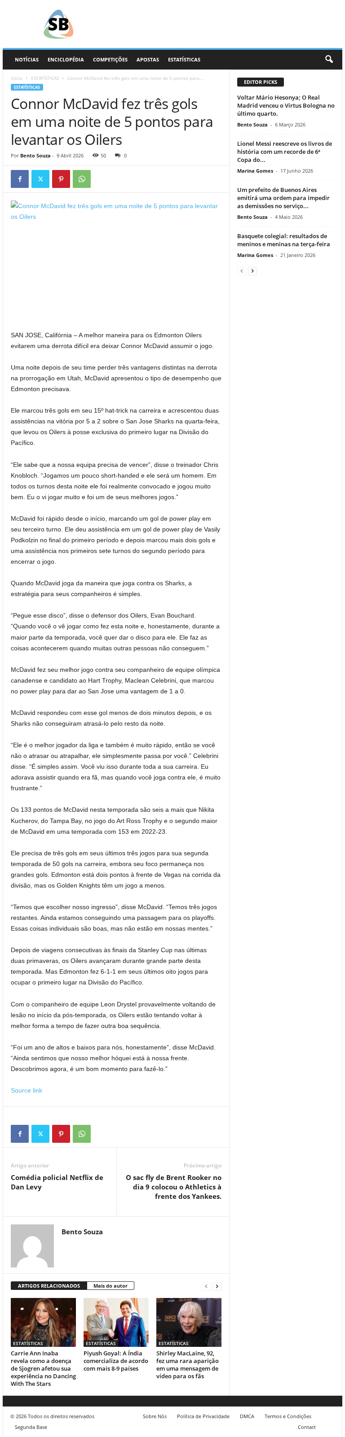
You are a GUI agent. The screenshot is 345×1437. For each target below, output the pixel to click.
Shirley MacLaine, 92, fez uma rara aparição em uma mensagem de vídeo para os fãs (187, 1364)
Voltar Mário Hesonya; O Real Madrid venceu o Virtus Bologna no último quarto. (286, 105)
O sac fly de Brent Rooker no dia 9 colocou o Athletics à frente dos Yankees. (173, 1187)
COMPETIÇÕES (110, 59)
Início (16, 78)
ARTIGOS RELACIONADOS (49, 1285)
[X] (40, 179)
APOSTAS (148, 59)
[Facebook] (20, 179)
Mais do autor (110, 1285)
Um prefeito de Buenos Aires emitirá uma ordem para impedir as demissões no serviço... (283, 198)
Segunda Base (31, 1427)
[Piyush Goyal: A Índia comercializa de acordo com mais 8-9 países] (116, 1322)
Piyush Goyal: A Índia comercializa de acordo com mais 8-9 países (116, 1360)
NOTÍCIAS (27, 59)
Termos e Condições (288, 1416)
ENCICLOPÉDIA (66, 59)
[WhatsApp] (82, 179)
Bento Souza (35, 155)
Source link (26, 1090)
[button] (329, 60)
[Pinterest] (61, 179)
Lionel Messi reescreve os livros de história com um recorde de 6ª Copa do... (284, 151)
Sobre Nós (155, 1416)
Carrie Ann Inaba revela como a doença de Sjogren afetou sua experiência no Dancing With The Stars (43, 1368)
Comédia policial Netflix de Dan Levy (57, 1182)
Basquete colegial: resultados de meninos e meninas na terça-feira (283, 240)
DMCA (247, 1416)
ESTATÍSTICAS (184, 59)
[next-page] (216, 1286)
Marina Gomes (255, 170)
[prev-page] (206, 1286)
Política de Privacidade (203, 1416)
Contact (307, 1427)
